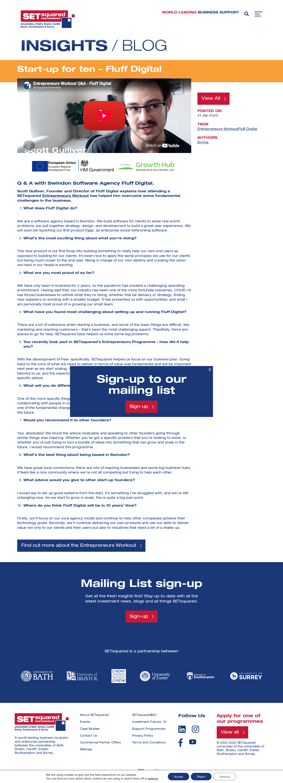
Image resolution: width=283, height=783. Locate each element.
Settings (224, 776)
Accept (178, 776)
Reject (201, 776)
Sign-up (139, 406)
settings (153, 778)
